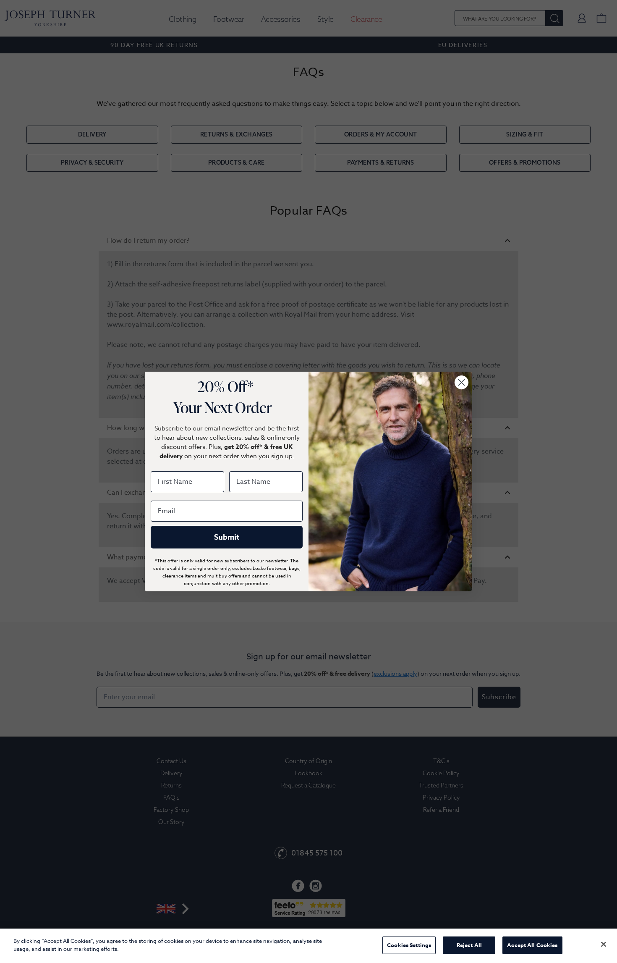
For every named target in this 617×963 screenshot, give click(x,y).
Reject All (469, 945)
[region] (308, 946)
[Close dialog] (461, 382)
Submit (226, 537)
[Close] (603, 944)
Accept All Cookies (532, 945)
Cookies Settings (409, 945)
